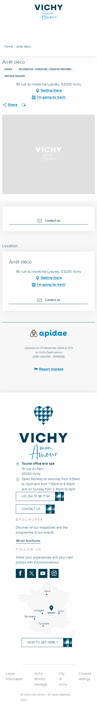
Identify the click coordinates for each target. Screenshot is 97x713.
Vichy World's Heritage (40, 679)
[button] (23, 105)
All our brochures (28, 541)
